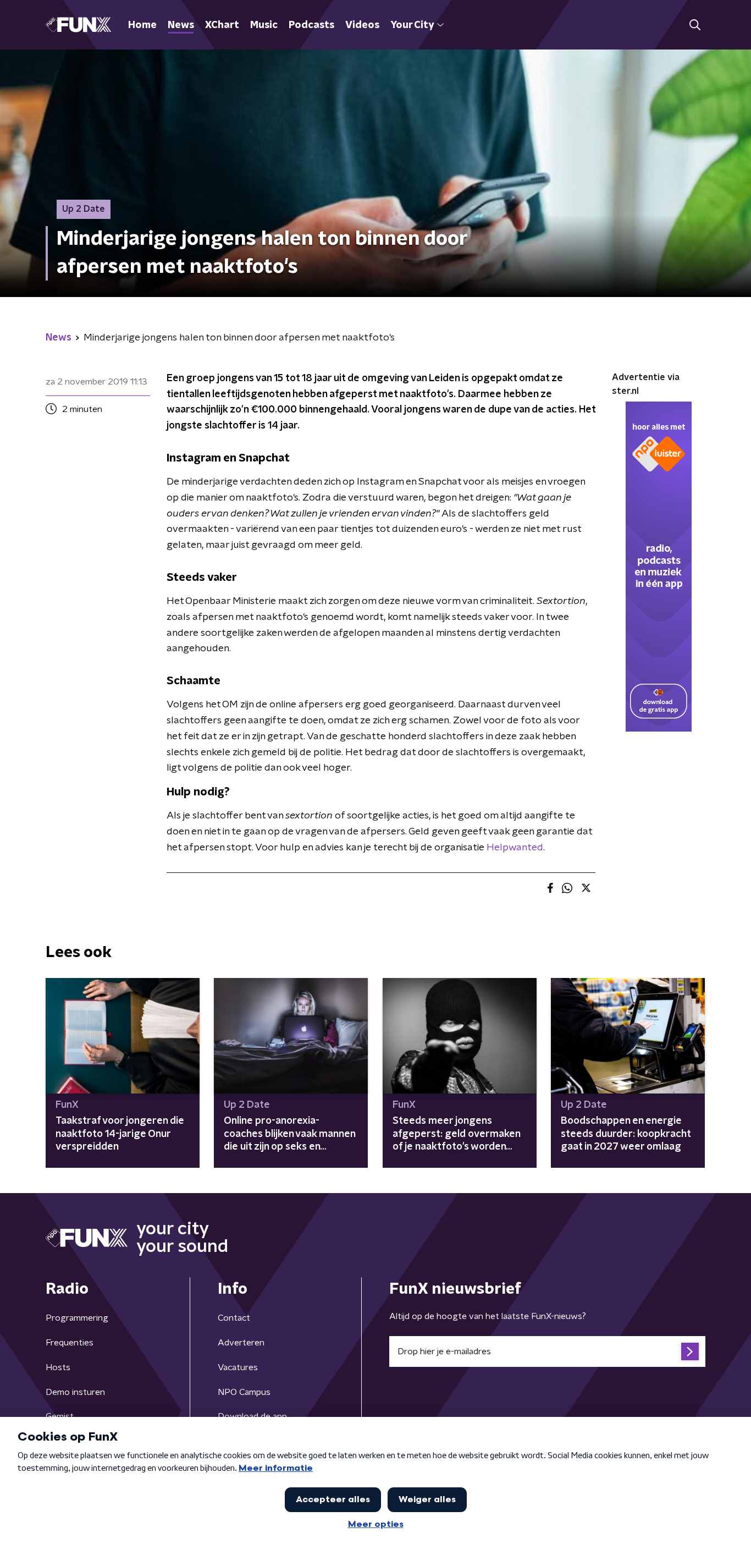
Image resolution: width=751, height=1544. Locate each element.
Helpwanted (515, 848)
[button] (694, 25)
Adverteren (241, 1342)
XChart (222, 25)
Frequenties (69, 1342)
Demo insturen (75, 1392)
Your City (412, 25)
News (181, 25)
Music (264, 25)
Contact (234, 1318)
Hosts (58, 1367)
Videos (362, 25)
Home (142, 25)
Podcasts (311, 25)
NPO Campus (244, 1392)
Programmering (77, 1318)
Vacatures (238, 1367)
